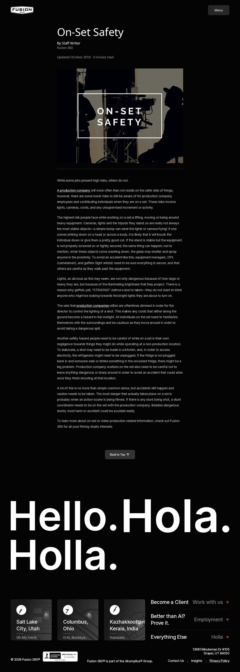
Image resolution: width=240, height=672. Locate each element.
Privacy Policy (219, 661)
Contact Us (176, 661)
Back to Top (117, 454)
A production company (74, 190)
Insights (196, 661)
